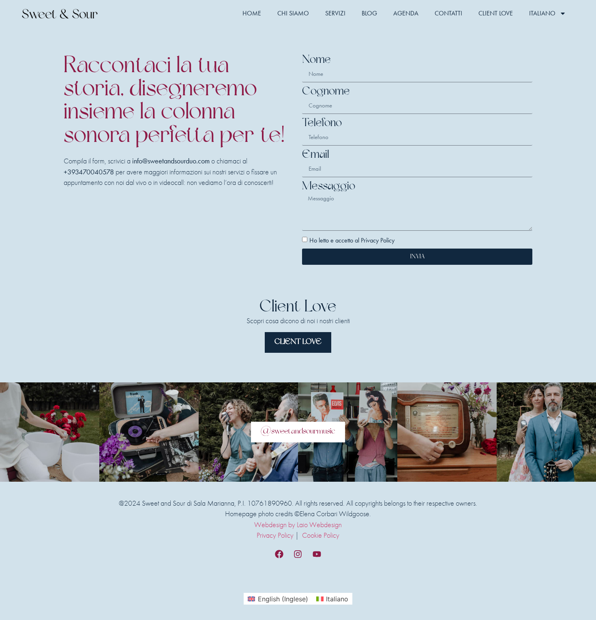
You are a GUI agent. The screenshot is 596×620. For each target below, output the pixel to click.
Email (315, 155)
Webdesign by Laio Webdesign (298, 524)
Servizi (335, 13)
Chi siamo (293, 13)
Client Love (495, 13)
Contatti (448, 13)
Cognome (326, 91)
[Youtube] (317, 554)
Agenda (405, 13)
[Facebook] (279, 554)
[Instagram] (298, 554)
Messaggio (328, 186)
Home (251, 13)
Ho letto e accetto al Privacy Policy (351, 240)
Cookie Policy (320, 535)
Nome (316, 60)
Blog (369, 13)
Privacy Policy (275, 535)
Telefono (322, 123)
